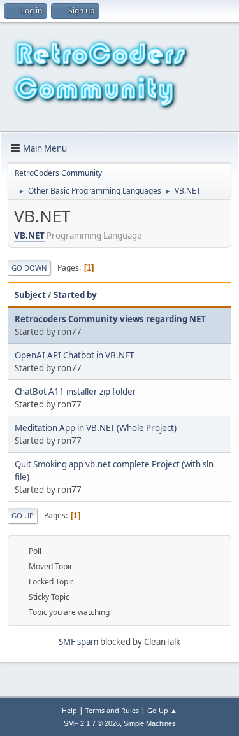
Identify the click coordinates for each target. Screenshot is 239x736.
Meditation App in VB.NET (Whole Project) (96, 428)
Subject (30, 295)
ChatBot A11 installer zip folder (75, 391)
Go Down (29, 267)
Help (69, 710)
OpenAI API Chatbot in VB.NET (74, 355)
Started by (75, 295)
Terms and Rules (112, 710)
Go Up (22, 515)
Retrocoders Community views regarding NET (110, 319)
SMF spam (78, 642)
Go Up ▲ (162, 710)
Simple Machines (150, 723)
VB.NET (29, 235)
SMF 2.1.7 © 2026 (92, 723)
